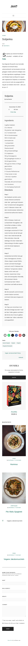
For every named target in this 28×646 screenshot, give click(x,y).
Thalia (4, 59)
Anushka (14, 412)
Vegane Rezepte (7, 346)
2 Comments (18, 460)
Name (3, 580)
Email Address (6, 588)
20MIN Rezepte (14, 505)
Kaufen (14, 377)
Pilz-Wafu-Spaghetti (14, 512)
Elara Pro (10, 640)
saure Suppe (6, 343)
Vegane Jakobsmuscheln (14, 559)
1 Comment (18, 507)
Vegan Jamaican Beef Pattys (13, 353)
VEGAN (4, 35)
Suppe (13, 343)
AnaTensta (6, 45)
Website (4, 596)
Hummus (14, 464)
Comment (4, 604)
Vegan (18, 343)
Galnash (21, 357)
